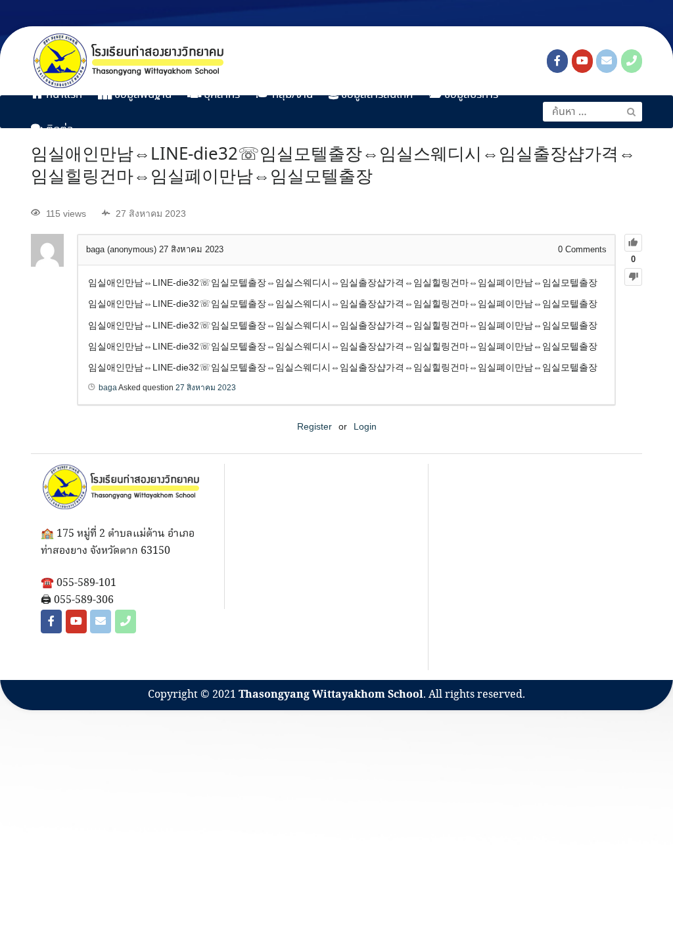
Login (365, 426)
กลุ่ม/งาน (291, 95)
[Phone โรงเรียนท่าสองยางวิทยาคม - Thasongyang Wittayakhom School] (631, 61)
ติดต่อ (58, 130)
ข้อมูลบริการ (470, 95)
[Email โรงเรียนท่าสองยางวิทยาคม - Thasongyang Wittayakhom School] (606, 61)
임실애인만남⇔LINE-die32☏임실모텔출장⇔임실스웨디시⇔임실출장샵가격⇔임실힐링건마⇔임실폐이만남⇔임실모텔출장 (333, 166)
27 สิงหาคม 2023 (205, 387)
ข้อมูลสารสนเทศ (375, 95)
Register (314, 426)
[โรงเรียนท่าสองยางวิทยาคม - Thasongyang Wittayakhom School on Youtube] (582, 61)
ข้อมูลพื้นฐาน (142, 95)
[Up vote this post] (633, 243)
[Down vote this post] (633, 277)
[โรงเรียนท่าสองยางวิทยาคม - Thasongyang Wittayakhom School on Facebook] (557, 61)
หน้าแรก (62, 95)
